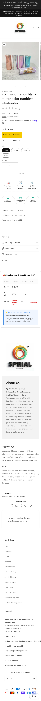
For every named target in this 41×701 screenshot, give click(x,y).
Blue (6, 155)
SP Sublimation (17, 697)
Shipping (4, 116)
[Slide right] (25, 86)
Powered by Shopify (26, 697)
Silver (16, 150)
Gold (6, 150)
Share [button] (6, 260)
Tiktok (7, 556)
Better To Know (10, 592)
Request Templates (12, 598)
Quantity (4, 161)
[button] (2, 27)
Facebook (8, 551)
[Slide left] (15, 86)
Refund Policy (10, 567)
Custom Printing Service (13, 603)
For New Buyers (10, 582)
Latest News (9, 587)
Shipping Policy (10, 572)
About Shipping (10, 577)
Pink (25, 150)
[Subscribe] (33, 678)
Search (7, 546)
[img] (9, 108)
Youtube (8, 562)
